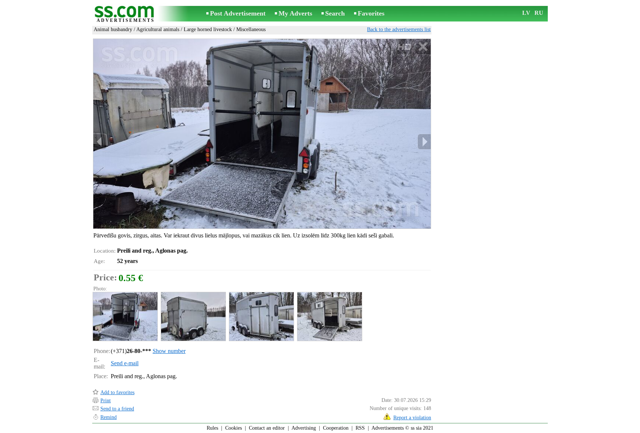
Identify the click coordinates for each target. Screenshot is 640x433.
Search (335, 13)
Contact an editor (267, 428)
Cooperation (336, 428)
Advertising (303, 428)
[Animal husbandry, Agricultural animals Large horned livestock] (125, 316)
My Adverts (295, 13)
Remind (108, 417)
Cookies (233, 428)
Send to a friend (117, 409)
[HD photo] (262, 133)
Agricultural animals (157, 29)
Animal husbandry (113, 29)
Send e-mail (125, 363)
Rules (212, 428)
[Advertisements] (125, 14)
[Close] (423, 47)
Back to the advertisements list (399, 29)
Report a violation (412, 417)
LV (526, 13)
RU (538, 13)
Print (105, 400)
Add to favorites (117, 392)
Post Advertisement (238, 13)
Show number (169, 351)
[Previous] (100, 142)
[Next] (424, 142)
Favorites (371, 13)
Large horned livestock (208, 29)
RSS (360, 428)
